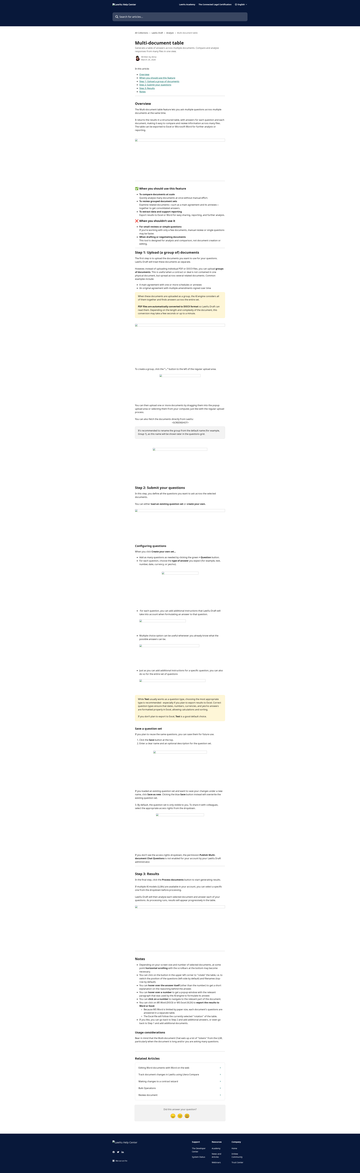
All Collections (141, 32)
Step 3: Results (147, 88)
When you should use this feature (157, 77)
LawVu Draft (157, 32)
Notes (142, 91)
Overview (144, 74)
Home (234, 1148)
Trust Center (237, 1162)
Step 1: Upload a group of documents (159, 81)
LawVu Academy (187, 4)
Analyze (170, 32)
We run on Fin (121, 1161)
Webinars (216, 1162)
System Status (198, 1157)
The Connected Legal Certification (215, 4)
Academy (216, 1148)
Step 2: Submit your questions (155, 84)
